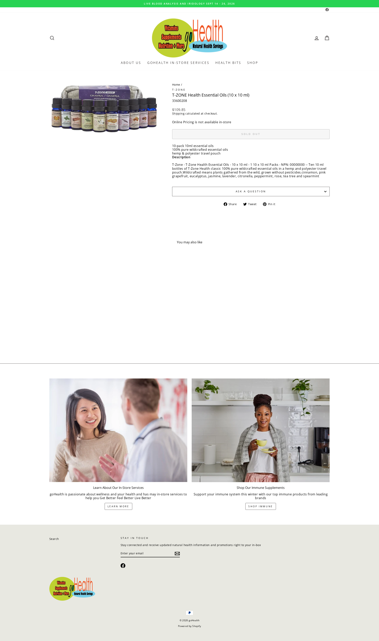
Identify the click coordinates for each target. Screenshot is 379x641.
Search (54, 539)
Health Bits (228, 63)
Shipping (178, 113)
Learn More (118, 506)
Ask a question (251, 191)
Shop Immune (260, 506)
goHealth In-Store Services (178, 63)
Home (176, 84)
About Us (131, 63)
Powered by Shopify (189, 626)
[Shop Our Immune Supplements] (261, 430)
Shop (252, 63)
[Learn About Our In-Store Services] (118, 430)
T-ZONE (179, 89)
